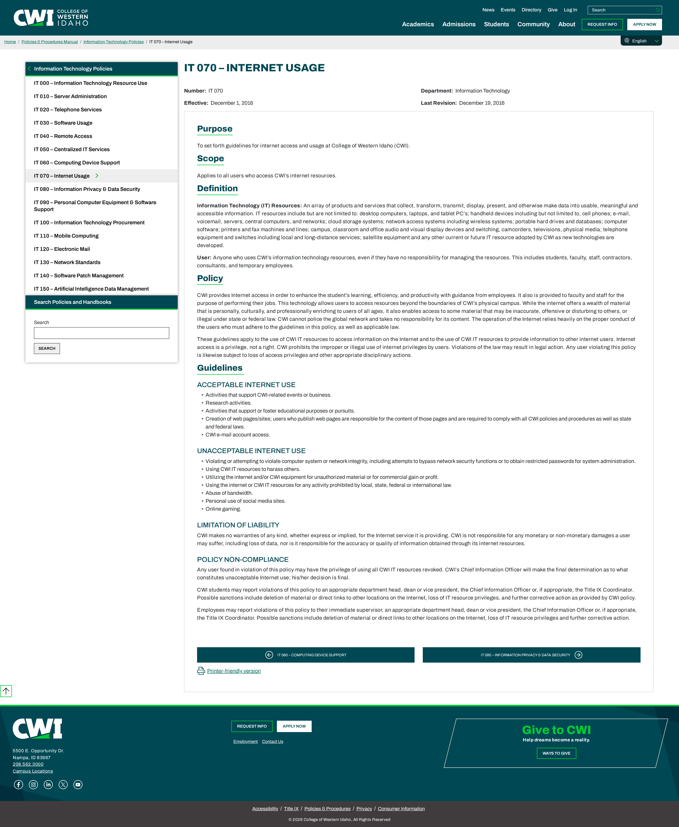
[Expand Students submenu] (496, 30)
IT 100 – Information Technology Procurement (90, 222)
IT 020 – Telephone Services (68, 109)
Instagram (33, 784)
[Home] (37, 728)
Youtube (78, 784)
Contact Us (272, 741)
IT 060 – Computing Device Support (77, 162)
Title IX (291, 808)
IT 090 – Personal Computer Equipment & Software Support (95, 205)
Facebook (18, 784)
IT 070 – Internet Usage (62, 176)
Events (508, 9)
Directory (531, 9)
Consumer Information (401, 808)
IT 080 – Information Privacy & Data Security (87, 189)
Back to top (6, 691)
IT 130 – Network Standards (68, 262)
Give (553, 9)
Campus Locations (33, 771)
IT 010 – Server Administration (71, 96)
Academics (418, 24)
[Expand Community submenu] (533, 30)
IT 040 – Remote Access (63, 136)
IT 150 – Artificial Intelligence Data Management (92, 289)
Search (41, 322)
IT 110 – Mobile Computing (67, 236)
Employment (245, 741)
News (488, 9)
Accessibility (265, 808)
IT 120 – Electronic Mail (62, 249)
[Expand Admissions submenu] (459, 30)
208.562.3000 (28, 764)
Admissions (459, 24)
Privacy (364, 808)
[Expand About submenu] (567, 30)
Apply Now (644, 24)
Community (533, 24)
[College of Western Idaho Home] (51, 18)
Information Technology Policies (114, 42)
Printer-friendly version (234, 671)
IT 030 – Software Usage (63, 123)
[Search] (658, 10)
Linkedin (48, 784)
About (566, 24)
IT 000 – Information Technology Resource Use (91, 83)
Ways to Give (557, 753)
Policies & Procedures (327, 808)
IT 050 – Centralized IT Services (72, 149)
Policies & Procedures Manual (49, 42)
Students (496, 24)
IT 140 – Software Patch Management (79, 275)
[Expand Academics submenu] (418, 30)
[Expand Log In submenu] (570, 15)
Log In (570, 9)
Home (10, 42)
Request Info (602, 24)
